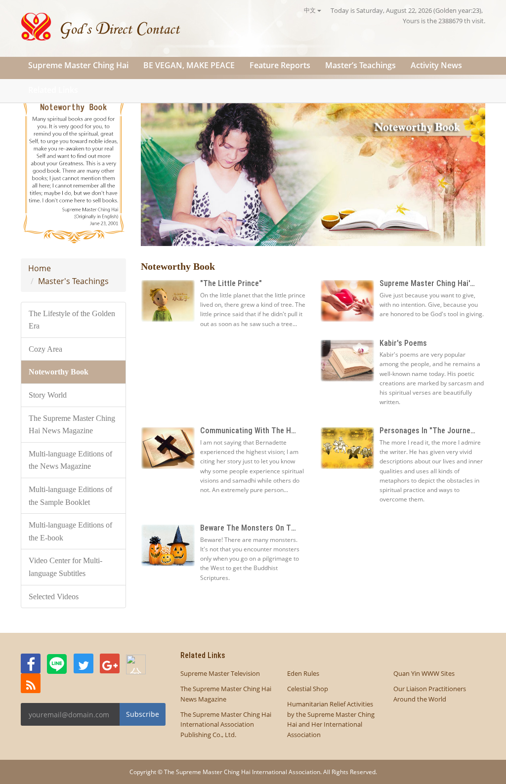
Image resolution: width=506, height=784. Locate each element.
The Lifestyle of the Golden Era (72, 319)
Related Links (53, 89)
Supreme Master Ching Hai (78, 65)
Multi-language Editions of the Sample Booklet (70, 495)
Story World (48, 395)
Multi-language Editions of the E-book (70, 531)
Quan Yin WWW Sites (424, 673)
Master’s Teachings (360, 65)
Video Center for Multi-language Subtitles (65, 567)
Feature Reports (280, 65)
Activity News (436, 65)
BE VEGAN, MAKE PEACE (189, 65)
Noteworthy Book (58, 372)
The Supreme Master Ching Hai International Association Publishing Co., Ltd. (225, 725)
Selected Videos (54, 596)
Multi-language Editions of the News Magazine (70, 460)
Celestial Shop (307, 688)
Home (39, 268)
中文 (310, 10)
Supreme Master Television (220, 673)
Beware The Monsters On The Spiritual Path (273, 528)
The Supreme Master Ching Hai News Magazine (72, 424)
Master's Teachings (73, 281)
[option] (313, 165)
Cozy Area (45, 349)
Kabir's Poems (403, 343)
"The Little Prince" (231, 283)
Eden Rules (303, 673)
